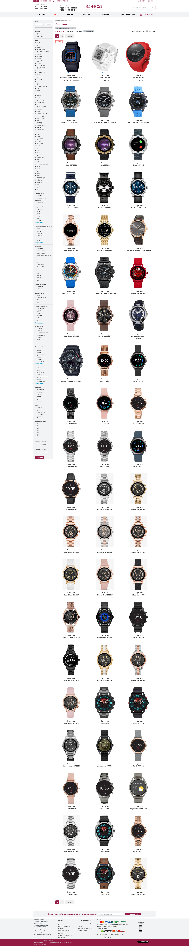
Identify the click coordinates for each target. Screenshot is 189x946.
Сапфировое (40, 261)
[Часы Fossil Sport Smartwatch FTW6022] (105, 403)
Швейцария (40, 308)
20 (38, 434)
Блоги (64, 935)
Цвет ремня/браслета (41, 367)
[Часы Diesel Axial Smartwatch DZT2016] (105, 144)
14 (38, 423)
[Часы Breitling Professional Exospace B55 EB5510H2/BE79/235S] (71, 102)
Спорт (38, 410)
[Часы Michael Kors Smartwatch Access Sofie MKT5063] (71, 531)
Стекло (37, 259)
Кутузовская (42, 444)
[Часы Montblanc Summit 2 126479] (105, 315)
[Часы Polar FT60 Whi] (105, 57)
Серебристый (41, 335)
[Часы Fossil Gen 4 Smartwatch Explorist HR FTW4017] (71, 489)
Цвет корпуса (39, 326)
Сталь (38, 208)
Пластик (39, 209)
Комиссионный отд (47, 1)
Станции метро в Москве (42, 441)
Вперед (70, 36)
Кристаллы (40, 392)
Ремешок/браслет (40, 193)
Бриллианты (40, 389)
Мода (38, 409)
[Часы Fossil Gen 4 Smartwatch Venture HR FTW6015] (71, 788)
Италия (39, 313)
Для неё (39, 35)
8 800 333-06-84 (40, 6)
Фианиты (39, 396)
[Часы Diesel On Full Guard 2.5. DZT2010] (138, 702)
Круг (38, 295)
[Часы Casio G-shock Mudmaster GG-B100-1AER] (71, 360)
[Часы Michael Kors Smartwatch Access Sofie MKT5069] (138, 574)
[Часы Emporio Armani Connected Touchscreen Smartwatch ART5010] (71, 745)
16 (38, 427)
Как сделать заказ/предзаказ (86, 923)
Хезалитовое (40, 266)
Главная (57, 20)
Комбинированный (42, 332)
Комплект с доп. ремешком (40, 199)
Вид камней (38, 387)
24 (144, 31)
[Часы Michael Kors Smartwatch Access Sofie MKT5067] (71, 574)
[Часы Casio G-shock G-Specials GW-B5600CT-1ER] (71, 57)
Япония (39, 310)
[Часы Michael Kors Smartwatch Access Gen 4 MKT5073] (138, 273)
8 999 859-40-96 (40, 8)
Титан (38, 211)
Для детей (40, 36)
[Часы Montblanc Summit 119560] (105, 187)
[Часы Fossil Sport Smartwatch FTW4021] (138, 446)
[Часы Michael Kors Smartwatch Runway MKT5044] (71, 831)
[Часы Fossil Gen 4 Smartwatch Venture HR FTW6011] (138, 831)
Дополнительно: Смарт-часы (65, 28)
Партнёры (61, 933)
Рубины (39, 401)
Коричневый (40, 361)
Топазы (39, 399)
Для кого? (37, 31)
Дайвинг (39, 290)
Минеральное (41, 262)
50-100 (39, 275)
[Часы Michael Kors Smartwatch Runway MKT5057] (105, 660)
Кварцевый (40, 248)
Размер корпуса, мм (40, 421)
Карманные (40, 202)
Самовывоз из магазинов (85, 928)
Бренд (36, 40)
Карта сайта (61, 937)
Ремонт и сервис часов (64, 926)
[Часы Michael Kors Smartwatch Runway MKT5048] (71, 702)
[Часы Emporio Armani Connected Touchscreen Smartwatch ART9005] (71, 617)
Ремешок (39, 195)
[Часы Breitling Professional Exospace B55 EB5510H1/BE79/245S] (105, 102)
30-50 (38, 273)
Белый (39, 337)
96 (150, 31)
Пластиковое (40, 264)
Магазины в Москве (40, 449)
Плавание (40, 286)
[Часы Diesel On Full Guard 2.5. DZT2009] (105, 873)
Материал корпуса (40, 206)
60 (147, 31)
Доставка (80, 926)
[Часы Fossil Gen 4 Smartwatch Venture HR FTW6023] (71, 403)
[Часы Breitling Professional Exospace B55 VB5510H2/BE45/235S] (138, 102)
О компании (61, 923)
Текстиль (39, 237)
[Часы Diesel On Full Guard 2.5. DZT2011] (105, 702)
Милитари (40, 414)
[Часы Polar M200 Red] (138, 57)
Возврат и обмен (82, 930)
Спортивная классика (43, 412)
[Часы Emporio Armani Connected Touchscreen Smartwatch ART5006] (138, 788)
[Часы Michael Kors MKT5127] (105, 230)
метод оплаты (113, 926)
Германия (39, 317)
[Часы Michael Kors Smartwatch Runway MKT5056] (138, 660)
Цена (36, 21)
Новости (69, 935)
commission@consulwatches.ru (42, 934)
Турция (39, 320)
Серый (39, 339)
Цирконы (39, 394)
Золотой (39, 330)
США (38, 312)
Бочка (38, 299)
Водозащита (38, 270)
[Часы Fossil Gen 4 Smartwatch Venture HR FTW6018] (138, 403)
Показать (39, 457)
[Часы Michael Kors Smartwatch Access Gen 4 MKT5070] (71, 315)
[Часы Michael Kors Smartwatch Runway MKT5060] (71, 230)
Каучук (39, 231)
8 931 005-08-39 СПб (68, 10)
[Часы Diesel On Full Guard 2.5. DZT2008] (105, 831)
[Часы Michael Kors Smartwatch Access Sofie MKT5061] (105, 489)
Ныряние (39, 288)
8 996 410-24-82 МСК (68, 8)
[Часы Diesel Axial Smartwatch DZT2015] (138, 144)
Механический (41, 253)
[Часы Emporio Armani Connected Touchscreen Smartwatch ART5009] (105, 745)
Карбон (39, 216)
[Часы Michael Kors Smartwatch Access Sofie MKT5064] (105, 531)
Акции (60, 935)
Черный (39, 334)
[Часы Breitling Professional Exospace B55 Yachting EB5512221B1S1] (71, 273)
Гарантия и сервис (83, 932)
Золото (39, 213)
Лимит (39, 418)
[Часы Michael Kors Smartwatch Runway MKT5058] (71, 660)
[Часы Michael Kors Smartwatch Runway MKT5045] (138, 873)
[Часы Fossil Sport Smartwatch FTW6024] (138, 360)
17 (38, 428)
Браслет (39, 197)
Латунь (39, 218)
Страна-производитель (41, 306)
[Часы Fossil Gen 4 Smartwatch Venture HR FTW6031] (105, 360)
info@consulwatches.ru (39, 926)
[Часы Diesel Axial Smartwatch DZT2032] (71, 144)
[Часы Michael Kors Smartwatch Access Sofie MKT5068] (105, 574)
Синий (39, 341)
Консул (95, 7)
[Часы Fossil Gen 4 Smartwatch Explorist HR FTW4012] (105, 788)
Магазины (61, 924)
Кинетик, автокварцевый (44, 255)
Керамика (40, 215)
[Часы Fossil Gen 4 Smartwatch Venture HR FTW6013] (105, 446)
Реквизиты (61, 928)
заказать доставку (108, 934)
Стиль (36, 405)
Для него (39, 33)
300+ (38, 281)
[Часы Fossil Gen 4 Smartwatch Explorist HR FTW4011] (71, 873)
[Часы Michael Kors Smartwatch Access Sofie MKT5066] (138, 531)
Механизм (38, 246)
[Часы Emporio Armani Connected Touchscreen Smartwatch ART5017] (105, 617)
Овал (38, 302)
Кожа (38, 230)
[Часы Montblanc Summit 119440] (138, 187)
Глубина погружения (40, 284)
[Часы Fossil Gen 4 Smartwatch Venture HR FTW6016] (138, 745)
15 (38, 425)
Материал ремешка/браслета (43, 226)
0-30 (38, 272)
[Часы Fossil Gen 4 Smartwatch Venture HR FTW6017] (71, 446)
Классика (39, 407)
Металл (39, 220)
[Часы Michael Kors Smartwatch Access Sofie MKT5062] (138, 489)
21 (38, 436)
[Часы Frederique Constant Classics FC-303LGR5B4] (138, 230)
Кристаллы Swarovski (43, 391)
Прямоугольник (41, 297)
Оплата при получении (84, 924)
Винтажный (40, 416)
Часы (36, 1)
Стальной (39, 328)
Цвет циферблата (40, 346)
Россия (39, 319)
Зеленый (39, 359)
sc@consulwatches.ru (39, 930)
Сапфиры (39, 398)
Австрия (39, 315)
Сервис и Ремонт (63, 1)
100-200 (39, 277)
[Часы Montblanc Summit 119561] (71, 187)
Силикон (39, 233)
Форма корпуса (39, 293)
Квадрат (39, 301)
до (43, 24)
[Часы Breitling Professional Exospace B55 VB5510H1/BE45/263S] (105, 273)
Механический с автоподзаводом (40, 251)
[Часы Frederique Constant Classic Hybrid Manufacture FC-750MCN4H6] (138, 315)
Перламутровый (41, 356)
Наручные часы (65, 20)
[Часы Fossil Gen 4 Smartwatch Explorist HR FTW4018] (138, 617)
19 (38, 432)
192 (153, 31)
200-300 (39, 279)
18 (38, 430)
